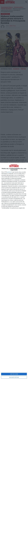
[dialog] (14, 352)
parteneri (9, 172)
